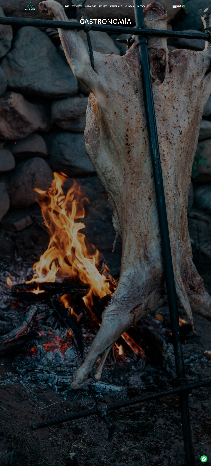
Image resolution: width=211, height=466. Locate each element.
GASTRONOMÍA (116, 6)
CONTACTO (141, 6)
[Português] (183, 6)
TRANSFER (103, 6)
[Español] (174, 6)
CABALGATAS (77, 6)
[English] (179, 6)
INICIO (66, 6)
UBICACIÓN (129, 6)
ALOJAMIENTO (90, 6)
